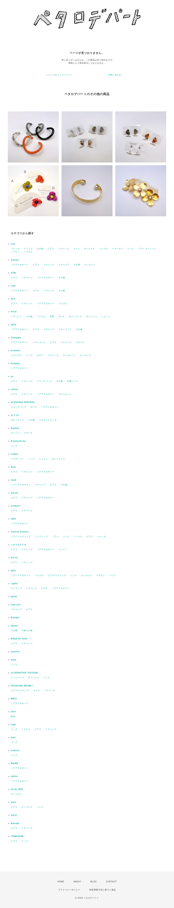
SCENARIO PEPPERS (23, 402)
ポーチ (61, 316)
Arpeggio (16, 337)
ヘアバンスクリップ (21, 536)
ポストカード (17, 420)
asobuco (15, 506)
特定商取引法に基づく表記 (102, 890)
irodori (14, 454)
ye (12, 376)
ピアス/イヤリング (57, 575)
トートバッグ (17, 677)
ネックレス (89, 264)
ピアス (50, 248)
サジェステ (89, 248)
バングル (103, 248)
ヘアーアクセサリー (21, 485)
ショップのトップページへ (59, 75)
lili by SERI (17, 789)
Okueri (14, 626)
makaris (15, 651)
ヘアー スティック (147, 248)
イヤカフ (100, 575)
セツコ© (15, 415)
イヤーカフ (117, 248)
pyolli (14, 596)
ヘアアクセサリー (20, 264)
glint (13, 570)
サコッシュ (91, 316)
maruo (14, 493)
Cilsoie (15, 260)
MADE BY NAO (19, 639)
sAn (13, 244)
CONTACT (111, 881)
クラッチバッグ (44, 381)
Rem (13, 467)
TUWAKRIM (17, 836)
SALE (14, 815)
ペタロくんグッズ (48, 420)
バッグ (14, 446)
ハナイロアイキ (18, 545)
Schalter (15, 363)
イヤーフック (65, 329)
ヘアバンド (16, 316)
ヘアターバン (17, 459)
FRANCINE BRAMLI (22, 686)
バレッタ (15, 248)
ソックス (78, 536)
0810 (13, 324)
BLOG (93, 881)
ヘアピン (15, 252)
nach (13, 802)
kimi (13, 737)
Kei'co (14, 557)
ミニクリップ (41, 536)
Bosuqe (15, 823)
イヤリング (63, 248)
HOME (60, 881)
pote (13, 711)
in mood (15, 350)
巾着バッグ (72, 381)
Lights (14, 583)
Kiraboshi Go (18, 441)
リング (130, 248)
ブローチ (80, 342)
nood (13, 480)
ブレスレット (69, 355)
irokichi (15, 750)
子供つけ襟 (27, 630)
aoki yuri (16, 604)
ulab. (13, 724)
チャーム (15, 433)
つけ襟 (14, 630)
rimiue (14, 389)
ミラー (55, 536)
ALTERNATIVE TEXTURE (24, 673)
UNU (13, 519)
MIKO (14, 698)
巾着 (52, 316)
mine (13, 660)
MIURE (14, 763)
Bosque (15, 617)
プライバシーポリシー (69, 890)
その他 (40, 248)
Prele (14, 312)
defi (13, 299)
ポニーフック (75, 316)
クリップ (28, 248)
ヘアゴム (28, 252)
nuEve (14, 776)
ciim (13, 286)
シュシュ (105, 316)
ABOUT (77, 881)
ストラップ (16, 588)
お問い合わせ (114, 75)
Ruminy (15, 428)
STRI (13, 273)
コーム (76, 248)
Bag (13, 716)
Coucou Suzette (20, 532)
